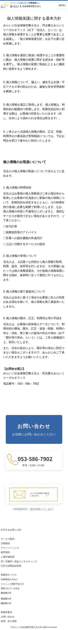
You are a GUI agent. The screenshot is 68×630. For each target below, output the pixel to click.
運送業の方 (6, 599)
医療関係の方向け (9, 579)
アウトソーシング (10, 548)
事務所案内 (6, 612)
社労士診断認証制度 (11, 565)
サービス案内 (7, 539)
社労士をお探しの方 (11, 529)
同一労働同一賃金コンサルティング (19, 561)
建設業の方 (6, 603)
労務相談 (5, 543)
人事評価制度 (7, 557)
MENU (62, 5)
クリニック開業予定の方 (12, 584)
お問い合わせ (9, 616)
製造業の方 (6, 593)
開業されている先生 (10, 588)
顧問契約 (5, 552)
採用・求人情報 (9, 621)
